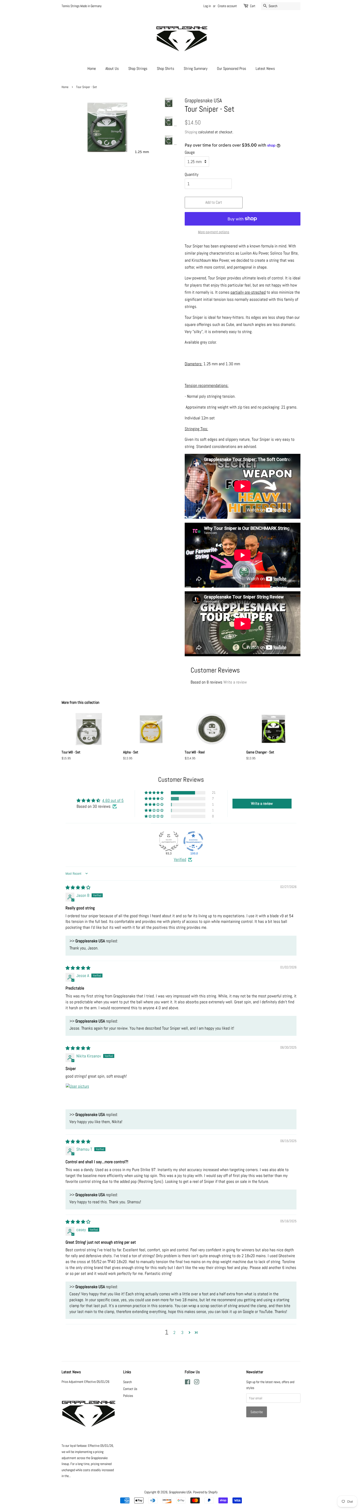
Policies (128, 1395)
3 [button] (182, 1332)
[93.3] (169, 841)
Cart (252, 6)
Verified (180, 859)
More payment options (213, 231)
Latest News (265, 68)
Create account (227, 6)
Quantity (191, 174)
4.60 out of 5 (113, 800)
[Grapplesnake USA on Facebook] (187, 1383)
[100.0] (193, 841)
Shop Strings (137, 68)
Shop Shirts (165, 68)
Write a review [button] (262, 803)
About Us (112, 68)
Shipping (191, 132)
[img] (78, 887)
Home (91, 68)
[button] (154, 792)
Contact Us (130, 1389)
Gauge (190, 152)
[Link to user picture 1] (77, 1095)
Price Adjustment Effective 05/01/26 (85, 1381)
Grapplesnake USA (180, 1492)
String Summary (195, 68)
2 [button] (174, 1332)
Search (127, 1382)
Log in (207, 6)
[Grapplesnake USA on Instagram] (196, 1383)
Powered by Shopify (205, 1492)
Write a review (235, 682)
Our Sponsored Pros (231, 68)
